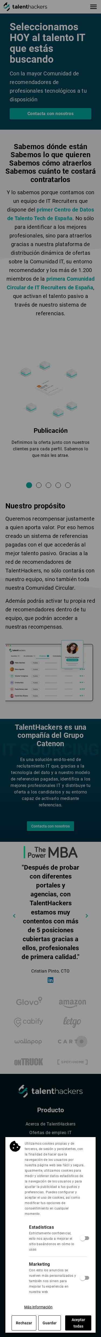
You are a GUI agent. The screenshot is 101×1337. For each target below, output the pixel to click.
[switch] (84, 1238)
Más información (38, 1307)
